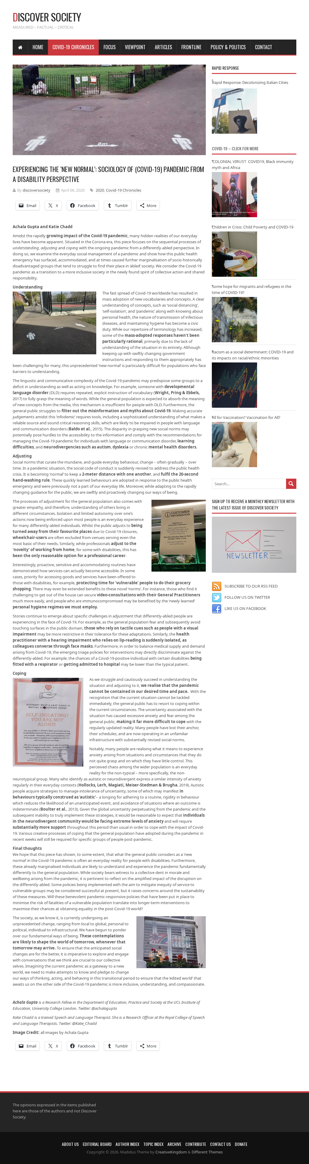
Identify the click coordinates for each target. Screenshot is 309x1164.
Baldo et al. (80, 429)
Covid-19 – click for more (235, 148)
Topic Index (153, 1144)
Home (38, 47)
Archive (174, 1144)
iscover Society (47, 16)
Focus (110, 47)
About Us (70, 1144)
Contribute (195, 1144)
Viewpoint (135, 47)
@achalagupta (104, 1008)
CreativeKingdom (171, 1152)
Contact (263, 47)
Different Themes (207, 1152)
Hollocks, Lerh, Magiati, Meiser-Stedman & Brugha (127, 785)
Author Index (127, 1144)
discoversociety (36, 190)
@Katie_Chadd (84, 1023)
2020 (100, 190)
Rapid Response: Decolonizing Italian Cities (250, 82)
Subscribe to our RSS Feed (251, 586)
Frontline (191, 47)
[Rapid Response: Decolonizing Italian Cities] (234, 111)
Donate (241, 1144)
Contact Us (220, 1144)
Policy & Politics (228, 47)
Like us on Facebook (245, 608)
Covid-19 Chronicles (73, 47)
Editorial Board (97, 1144)
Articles (163, 47)
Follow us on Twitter (247, 597)
